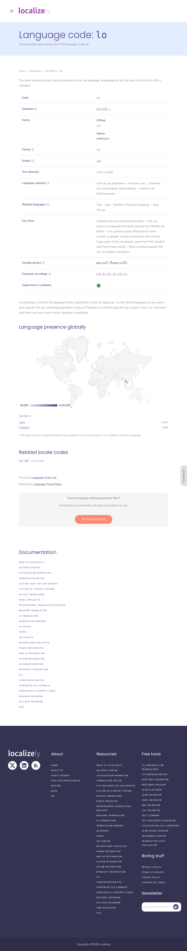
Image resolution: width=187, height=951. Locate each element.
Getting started (29, 567)
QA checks (26, 637)
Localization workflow (35, 572)
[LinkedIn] (24, 765)
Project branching (32, 594)
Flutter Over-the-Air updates (38, 583)
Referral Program (31, 696)
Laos (22, 422)
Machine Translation (33, 610)
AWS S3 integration (32, 653)
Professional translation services (42, 605)
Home (22, 71)
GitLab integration (31, 664)
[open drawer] (11, 11)
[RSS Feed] (35, 765)
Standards (35, 71)
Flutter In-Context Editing (37, 589)
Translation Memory (32, 621)
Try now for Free (93, 519)
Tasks (22, 631)
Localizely (104, 944)
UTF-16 (111, 274)
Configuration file (32, 680)
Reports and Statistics (34, 642)
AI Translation (28, 615)
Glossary (25, 626)
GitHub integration (32, 658)
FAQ (21, 707)
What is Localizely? (32, 562)
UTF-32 (122, 274)
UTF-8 (100, 274)
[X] (12, 765)
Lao (98, 161)
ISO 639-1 (51, 71)
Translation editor (31, 578)
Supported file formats (34, 685)
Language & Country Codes (37, 690)
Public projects (29, 599)
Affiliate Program (31, 701)
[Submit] (176, 907)
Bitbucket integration (33, 669)
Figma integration (31, 648)
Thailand (24, 428)
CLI (21, 674)
